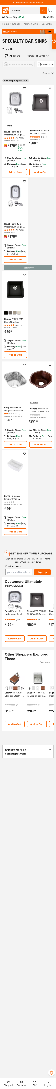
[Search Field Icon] (43, 10)
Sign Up (42, 572)
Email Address (13, 566)
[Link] (15, 221)
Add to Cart (15, 172)
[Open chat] (54, 41)
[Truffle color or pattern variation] (14, 312)
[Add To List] (24, 88)
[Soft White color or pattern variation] (19, 312)
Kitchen (16, 23)
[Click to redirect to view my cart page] (50, 10)
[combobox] (25, 10)
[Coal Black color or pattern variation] (6, 312)
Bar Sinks (47, 23)
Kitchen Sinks (31, 23)
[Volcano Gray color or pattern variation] (10, 312)
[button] (48, 73)
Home (5, 23)
